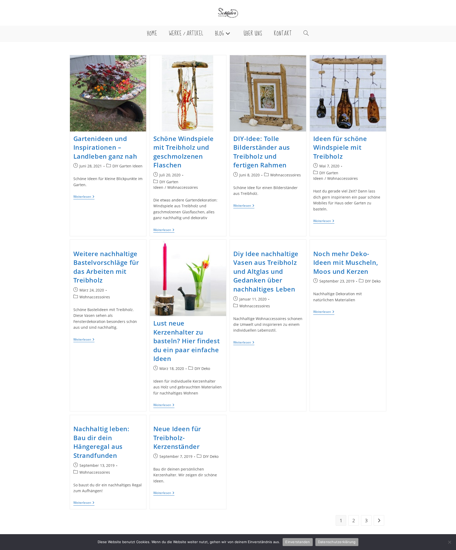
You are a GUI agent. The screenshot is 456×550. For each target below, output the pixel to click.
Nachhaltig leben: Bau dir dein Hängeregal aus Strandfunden (101, 442)
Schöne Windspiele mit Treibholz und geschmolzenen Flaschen (183, 152)
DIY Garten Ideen (127, 165)
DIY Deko (202, 368)
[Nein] (449, 542)
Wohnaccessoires (182, 187)
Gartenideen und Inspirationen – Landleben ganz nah (105, 147)
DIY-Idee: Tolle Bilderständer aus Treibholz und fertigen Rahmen (261, 152)
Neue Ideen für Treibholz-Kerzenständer (177, 437)
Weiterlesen (83, 197)
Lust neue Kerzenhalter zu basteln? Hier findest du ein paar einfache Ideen (186, 341)
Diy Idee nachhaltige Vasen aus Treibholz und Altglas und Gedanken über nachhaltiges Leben (265, 271)
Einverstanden (297, 542)
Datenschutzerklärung (337, 542)
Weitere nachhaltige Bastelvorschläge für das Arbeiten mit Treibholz (106, 267)
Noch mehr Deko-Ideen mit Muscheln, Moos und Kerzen (345, 262)
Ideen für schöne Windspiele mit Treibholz (340, 147)
